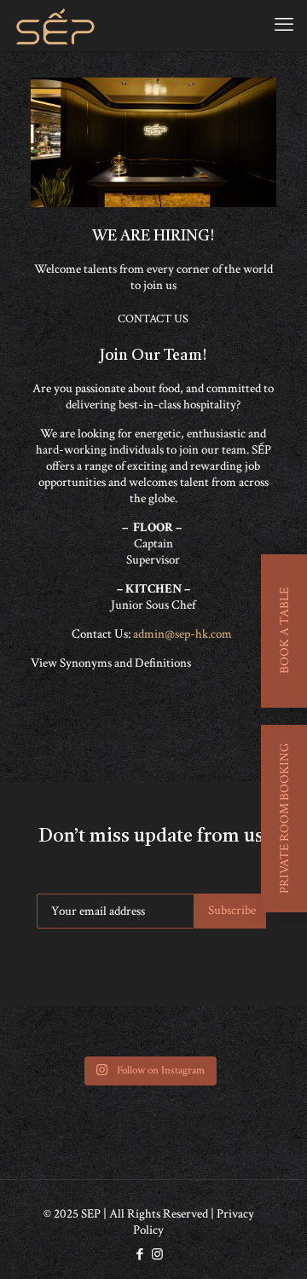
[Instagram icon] (157, 1255)
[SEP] (55, 25)
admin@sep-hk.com (184, 634)
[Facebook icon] (139, 1255)
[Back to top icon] (272, 1244)
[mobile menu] (283, 25)
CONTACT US (153, 319)
